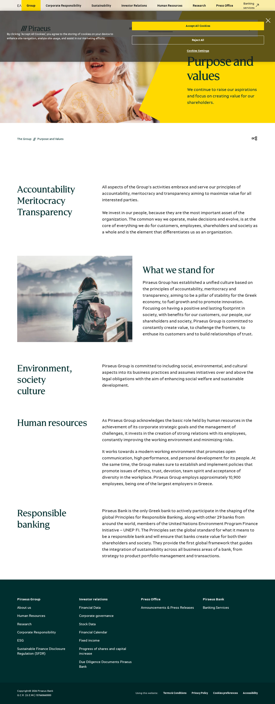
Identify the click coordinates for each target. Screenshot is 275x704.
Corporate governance (96, 615)
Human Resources (31, 615)
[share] (254, 138)
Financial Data (90, 607)
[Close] (268, 20)
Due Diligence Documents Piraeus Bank (105, 664)
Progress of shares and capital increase (102, 651)
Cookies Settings (198, 51)
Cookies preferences (225, 693)
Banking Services (216, 607)
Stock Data (87, 624)
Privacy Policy (200, 693)
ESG (20, 640)
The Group (24, 139)
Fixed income (89, 640)
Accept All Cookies (198, 26)
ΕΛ (19, 5)
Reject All (198, 40)
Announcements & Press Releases (167, 607)
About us (24, 607)
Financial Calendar (93, 632)
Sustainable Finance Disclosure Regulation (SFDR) (41, 651)
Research (24, 624)
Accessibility (250, 693)
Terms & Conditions (174, 693)
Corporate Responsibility (36, 632)
